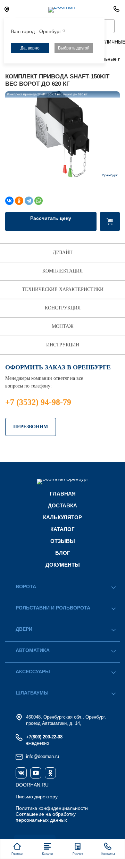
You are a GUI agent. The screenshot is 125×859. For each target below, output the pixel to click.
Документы (62, 565)
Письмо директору (37, 796)
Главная (63, 494)
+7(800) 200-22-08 (44, 736)
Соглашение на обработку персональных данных (46, 817)
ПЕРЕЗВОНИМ (30, 426)
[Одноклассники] (19, 201)
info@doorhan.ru (42, 756)
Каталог (62, 529)
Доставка (62, 505)
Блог (62, 553)
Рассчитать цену (50, 218)
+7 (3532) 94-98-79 (38, 402)
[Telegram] (29, 201)
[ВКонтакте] (9, 201)
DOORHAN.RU (32, 785)
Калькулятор (62, 517)
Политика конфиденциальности (52, 808)
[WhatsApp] (38, 201)
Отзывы (62, 541)
